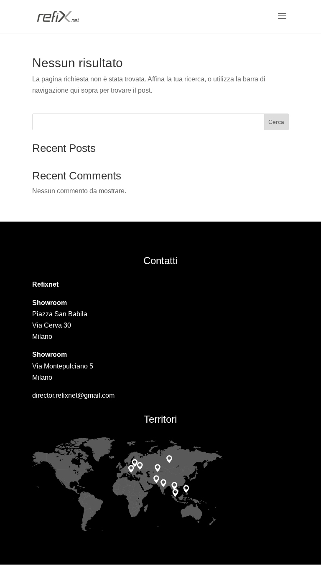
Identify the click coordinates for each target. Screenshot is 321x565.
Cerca (276, 122)
